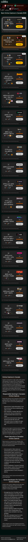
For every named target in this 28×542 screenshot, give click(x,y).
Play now (19, 26)
